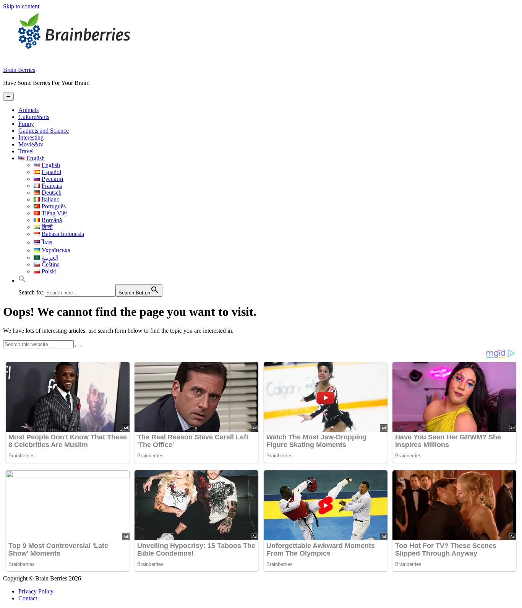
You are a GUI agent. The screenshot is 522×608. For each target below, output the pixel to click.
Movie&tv (30, 144)
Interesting (31, 137)
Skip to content (21, 6)
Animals (28, 110)
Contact (27, 598)
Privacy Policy (35, 591)
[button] (22, 280)
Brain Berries (19, 70)
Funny (26, 123)
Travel (26, 151)
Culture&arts (33, 117)
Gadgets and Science (43, 130)
